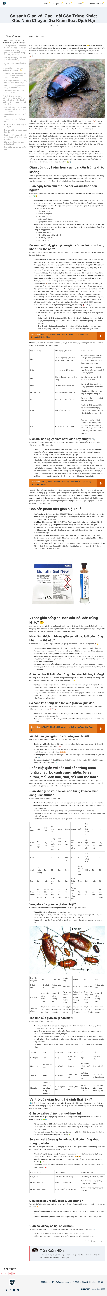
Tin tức (68, 3)
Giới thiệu (78, 3)
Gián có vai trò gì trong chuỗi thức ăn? (15, 131)
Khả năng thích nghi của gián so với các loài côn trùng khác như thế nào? (15, 75)
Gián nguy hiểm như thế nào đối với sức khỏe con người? (15, 47)
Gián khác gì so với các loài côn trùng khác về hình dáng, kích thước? (15, 109)
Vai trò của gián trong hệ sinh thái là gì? (14, 126)
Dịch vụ (58, 3)
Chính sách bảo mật (94, 3)
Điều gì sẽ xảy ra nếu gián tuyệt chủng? (14, 143)
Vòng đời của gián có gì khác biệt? (15, 115)
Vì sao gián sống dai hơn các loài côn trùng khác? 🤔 (14, 69)
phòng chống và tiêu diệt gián (64, 501)
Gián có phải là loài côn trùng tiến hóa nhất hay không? (15, 82)
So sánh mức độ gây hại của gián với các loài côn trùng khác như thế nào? (15, 53)
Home (46, 3)
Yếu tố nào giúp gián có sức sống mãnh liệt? (15, 91)
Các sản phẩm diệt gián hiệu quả (14, 64)
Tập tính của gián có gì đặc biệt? (14, 120)
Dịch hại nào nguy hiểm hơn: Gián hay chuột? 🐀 (15, 59)
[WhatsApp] (14, 1273)
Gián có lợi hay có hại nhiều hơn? (15, 148)
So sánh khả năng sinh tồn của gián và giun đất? (14, 87)
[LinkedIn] (9, 1273)
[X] (5, 1273)
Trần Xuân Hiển (52, 1250)
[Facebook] (1, 1273)
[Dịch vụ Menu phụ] (53, 3)
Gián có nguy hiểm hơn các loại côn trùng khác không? (14, 41)
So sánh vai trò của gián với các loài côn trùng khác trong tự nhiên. (15, 137)
